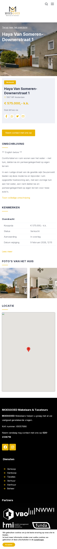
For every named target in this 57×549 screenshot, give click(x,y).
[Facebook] (5, 447)
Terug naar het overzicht (14, 27)
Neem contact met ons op (18, 132)
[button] (28, 349)
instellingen (39, 540)
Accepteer (8, 545)
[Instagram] (12, 447)
